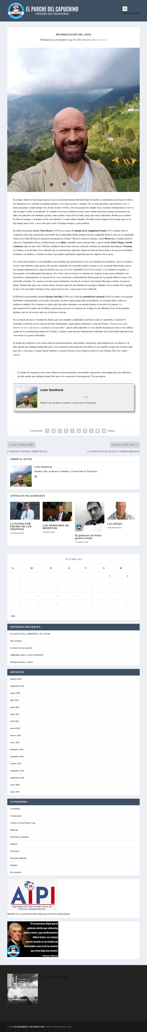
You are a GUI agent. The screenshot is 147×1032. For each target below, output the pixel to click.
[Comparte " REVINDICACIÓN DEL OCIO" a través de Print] (104, 431)
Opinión (87, 39)
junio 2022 (14, 707)
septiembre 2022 (17, 685)
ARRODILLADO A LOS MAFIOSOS (26, 654)
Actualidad (15, 808)
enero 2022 (15, 742)
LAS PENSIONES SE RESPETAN (56, 527)
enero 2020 (15, 784)
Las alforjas (114, 523)
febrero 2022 (15, 735)
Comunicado (15, 815)
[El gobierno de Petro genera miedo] (89, 516)
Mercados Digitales (18, 858)
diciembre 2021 (16, 749)
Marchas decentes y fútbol (21, 661)
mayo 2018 (14, 791)
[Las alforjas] (122, 510)
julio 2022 (14, 700)
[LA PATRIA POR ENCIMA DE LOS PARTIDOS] (25, 510)
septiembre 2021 (17, 770)
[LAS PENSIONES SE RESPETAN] (57, 511)
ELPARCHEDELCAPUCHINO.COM (29, 1026)
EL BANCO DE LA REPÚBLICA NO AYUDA (30, 633)
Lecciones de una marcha (21, 647)
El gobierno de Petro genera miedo (88, 537)
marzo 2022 (15, 728)
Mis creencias (16, 640)
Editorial (14, 829)
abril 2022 (14, 721)
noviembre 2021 (17, 756)
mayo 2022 (14, 714)
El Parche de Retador (19, 836)
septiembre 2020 (17, 777)
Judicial (13, 843)
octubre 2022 (15, 678)
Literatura (14, 851)
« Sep (12, 615)
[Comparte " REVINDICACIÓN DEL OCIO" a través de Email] (97, 431)
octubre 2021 (15, 763)
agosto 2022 (15, 692)
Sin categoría (16, 872)
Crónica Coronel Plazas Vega (22, 822)
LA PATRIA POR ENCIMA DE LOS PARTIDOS (21, 526)
